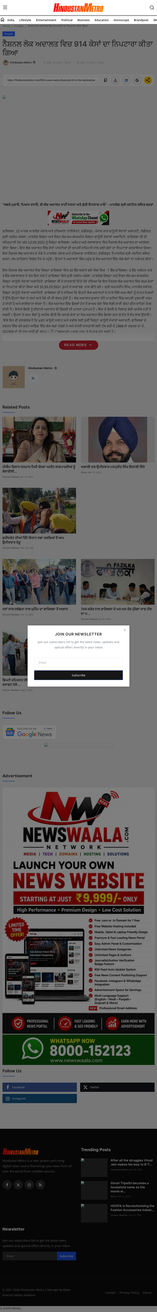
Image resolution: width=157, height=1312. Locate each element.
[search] (152, 7)
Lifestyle (25, 20)
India (10, 20)
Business (83, 20)
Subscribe (78, 675)
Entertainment (46, 20)
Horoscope (121, 20)
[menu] (5, 7)
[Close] (124, 630)
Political (67, 20)
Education (102, 20)
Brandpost (141, 20)
